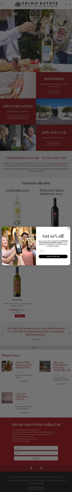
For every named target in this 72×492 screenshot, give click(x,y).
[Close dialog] (68, 228)
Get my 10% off (53, 256)
